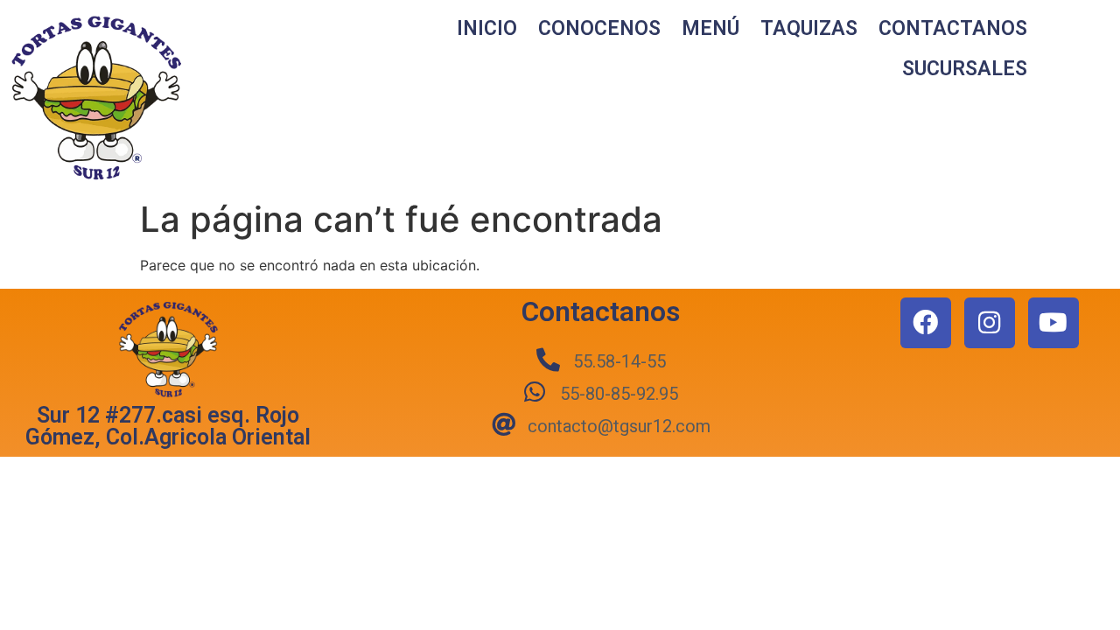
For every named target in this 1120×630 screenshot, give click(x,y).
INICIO (487, 28)
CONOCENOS (599, 28)
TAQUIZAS (809, 28)
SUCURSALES (964, 68)
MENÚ (710, 28)
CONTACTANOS (952, 28)
